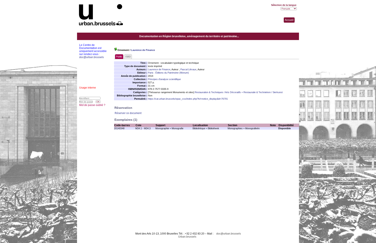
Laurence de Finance (143, 50)
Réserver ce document (128, 113)
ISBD (128, 56)
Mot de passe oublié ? (92, 105)
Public (119, 56)
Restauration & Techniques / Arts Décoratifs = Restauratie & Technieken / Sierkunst (239, 92)
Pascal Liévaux (188, 69)
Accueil (289, 20)
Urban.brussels (187, 236)
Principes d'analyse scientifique (164, 79)
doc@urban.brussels (228, 233)
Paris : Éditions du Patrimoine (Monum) (168, 72)
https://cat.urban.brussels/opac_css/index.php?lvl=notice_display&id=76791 (188, 98)
